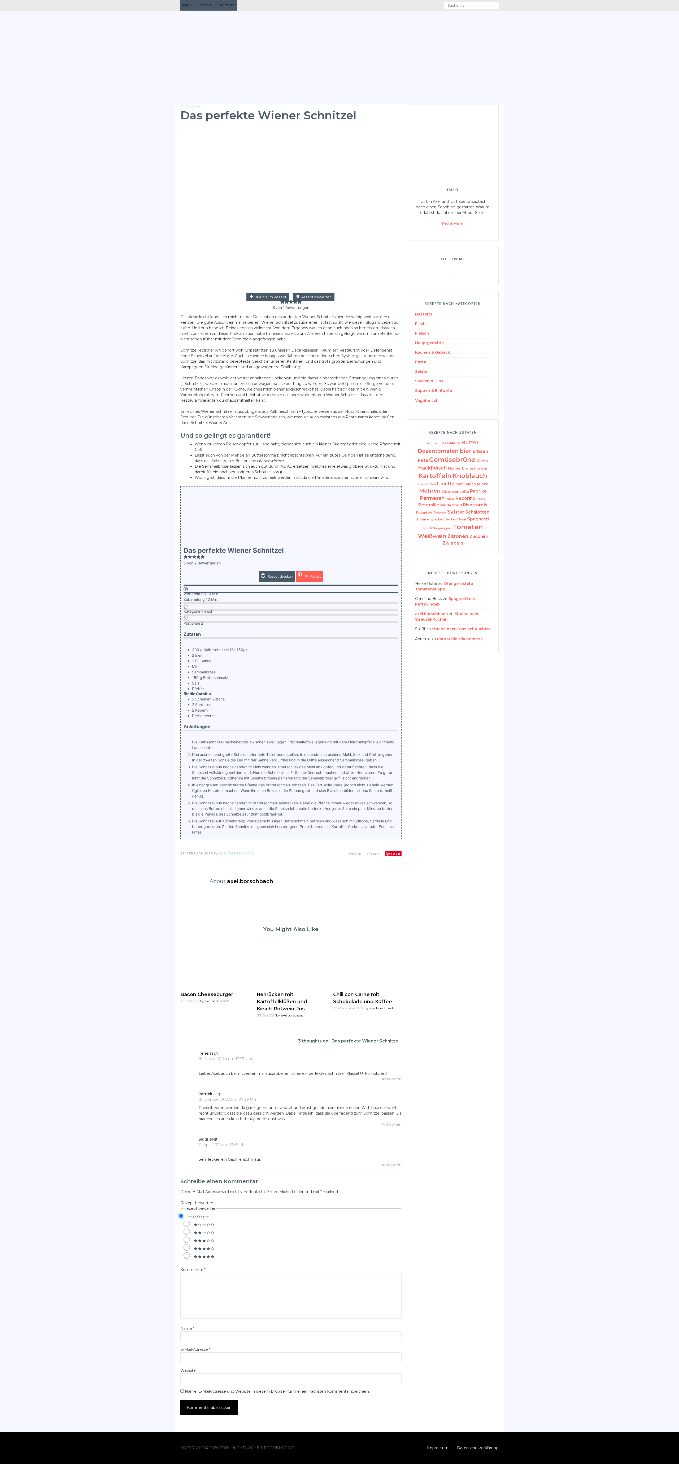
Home (186, 5)
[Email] (417, 5)
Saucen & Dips (429, 381)
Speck (427, 528)
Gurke (482, 460)
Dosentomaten (438, 451)
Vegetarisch (427, 400)
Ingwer (481, 468)
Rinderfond (451, 505)
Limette (445, 483)
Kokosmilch (426, 484)
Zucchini (478, 536)
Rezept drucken (280, 576)
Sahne (455, 512)
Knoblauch (469, 476)
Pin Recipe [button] (312, 576)
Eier (466, 450)
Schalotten (477, 512)
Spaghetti (478, 518)
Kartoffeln (435, 476)
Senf (454, 519)
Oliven (446, 491)
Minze (482, 484)
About (205, 5)
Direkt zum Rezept (270, 297)
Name (187, 1328)
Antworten (392, 1079)
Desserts (423, 314)
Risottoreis (475, 504)
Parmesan (432, 498)
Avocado (434, 443)
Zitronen (457, 536)
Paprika (478, 491)
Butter (470, 442)
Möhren (430, 491)
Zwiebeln (453, 543)
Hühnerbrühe (460, 468)
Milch (471, 484)
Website (188, 1370)
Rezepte (228, 5)
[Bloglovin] (422, 5)
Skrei (462, 519)
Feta (423, 460)
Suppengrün (442, 528)
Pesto (481, 499)
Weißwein (432, 536)
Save (395, 854)
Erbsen (480, 451)
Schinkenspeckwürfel (433, 519)
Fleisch (190, 106)
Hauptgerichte (429, 342)
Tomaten (468, 527)
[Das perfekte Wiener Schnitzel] (291, 289)
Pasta (420, 362)
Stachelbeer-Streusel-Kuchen (461, 628)
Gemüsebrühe (452, 459)
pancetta (460, 491)
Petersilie (428, 504)
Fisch (420, 323)
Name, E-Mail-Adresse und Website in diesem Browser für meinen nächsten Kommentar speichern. (277, 1391)
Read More (452, 223)
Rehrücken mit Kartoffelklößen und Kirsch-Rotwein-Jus (282, 1002)
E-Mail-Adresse (195, 1349)
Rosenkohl (424, 512)
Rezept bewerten (316, 297)
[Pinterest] (428, 5)
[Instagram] (435, 5)
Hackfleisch (432, 468)
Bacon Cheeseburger (206, 994)
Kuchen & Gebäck (432, 352)
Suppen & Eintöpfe (433, 390)
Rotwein (440, 512)
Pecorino (466, 498)
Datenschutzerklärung (478, 1447)
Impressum (438, 1447)
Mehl (460, 484)
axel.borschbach (236, 853)
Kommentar (193, 1269)
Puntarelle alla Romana (460, 639)
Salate (421, 371)
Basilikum (451, 443)
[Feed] (410, 5)
